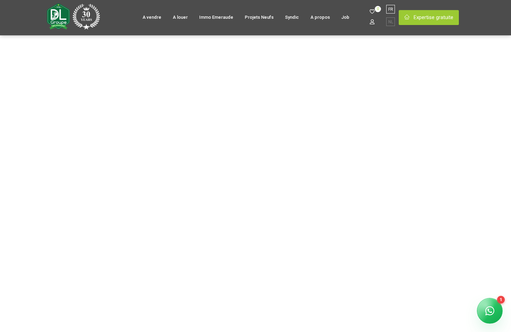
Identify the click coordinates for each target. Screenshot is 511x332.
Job (345, 17)
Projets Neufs (259, 17)
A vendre (152, 17)
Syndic (292, 17)
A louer (180, 17)
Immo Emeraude (216, 17)
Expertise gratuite (432, 17)
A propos (320, 17)
